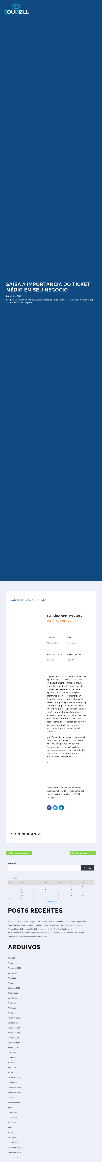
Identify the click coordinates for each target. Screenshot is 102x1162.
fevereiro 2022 (14, 1018)
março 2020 (13, 1132)
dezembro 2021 (14, 1027)
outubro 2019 (13, 1157)
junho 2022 (12, 998)
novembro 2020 (14, 1092)
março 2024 (13, 963)
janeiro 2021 (13, 1082)
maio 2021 (12, 1062)
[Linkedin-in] (61, 807)
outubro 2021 (13, 1037)
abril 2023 (12, 978)
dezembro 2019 (14, 1147)
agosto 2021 (13, 1047)
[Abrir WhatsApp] (96, 1156)
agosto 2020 (13, 1107)
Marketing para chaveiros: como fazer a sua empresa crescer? (83, 853)
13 (22, 892)
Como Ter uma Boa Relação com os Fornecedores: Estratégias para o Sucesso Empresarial (45, 925)
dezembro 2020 (14, 1087)
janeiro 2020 (13, 1142)
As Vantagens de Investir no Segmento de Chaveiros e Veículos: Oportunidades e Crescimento (46, 932)
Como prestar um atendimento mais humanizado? (28, 936)
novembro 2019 (14, 1152)
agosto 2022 (13, 993)
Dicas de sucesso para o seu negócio (21, 853)
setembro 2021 (14, 1042)
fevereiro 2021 (14, 1077)
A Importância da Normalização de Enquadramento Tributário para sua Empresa (40, 929)
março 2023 (13, 983)
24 (71, 895)
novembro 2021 (14, 1032)
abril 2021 (12, 1067)
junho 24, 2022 (17, 600)
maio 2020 (12, 1122)
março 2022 (13, 1013)
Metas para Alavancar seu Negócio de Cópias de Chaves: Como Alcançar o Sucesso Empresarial (47, 921)
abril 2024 (12, 958)
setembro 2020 (14, 1102)
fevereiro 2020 (14, 1137)
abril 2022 (12, 1008)
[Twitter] (55, 807)
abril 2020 (12, 1127)
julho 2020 (12, 1112)
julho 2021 (12, 1052)
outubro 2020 (13, 1097)
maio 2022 (12, 1003)
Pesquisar (12, 863)
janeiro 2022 (13, 1022)
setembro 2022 (14, 988)
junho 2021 (12, 1057)
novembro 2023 (14, 968)
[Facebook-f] (49, 807)
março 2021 (13, 1072)
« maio (48, 901)
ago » (54, 901)
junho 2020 (12, 1117)
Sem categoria (34, 600)
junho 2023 (12, 973)
